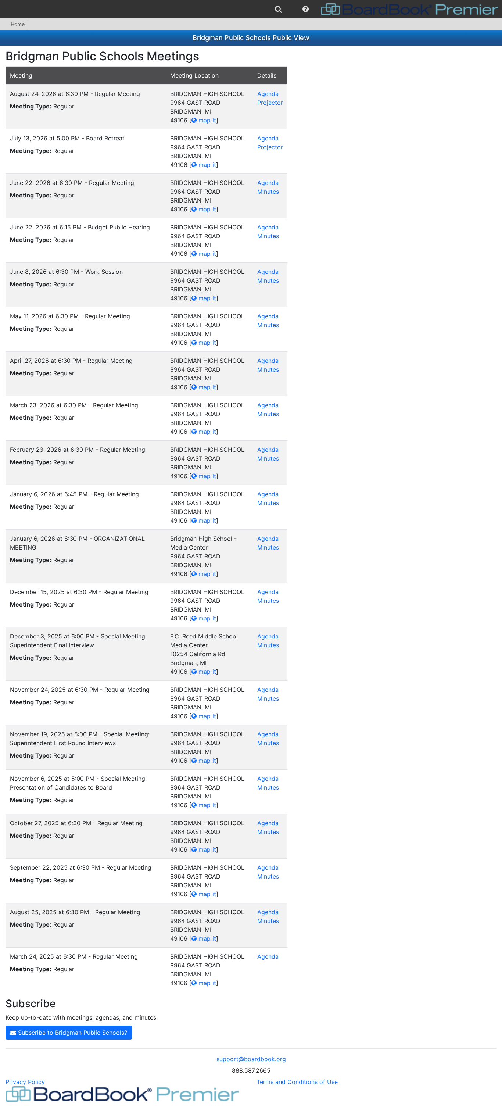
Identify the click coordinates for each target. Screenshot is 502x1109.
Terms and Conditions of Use (297, 1081)
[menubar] (251, 9)
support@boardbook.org (251, 1059)
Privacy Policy (25, 1081)
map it (206, 120)
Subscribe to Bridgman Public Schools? (71, 1032)
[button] (306, 9)
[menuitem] (278, 9)
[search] (278, 9)
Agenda (268, 93)
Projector (270, 102)
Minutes (268, 191)
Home (18, 24)
